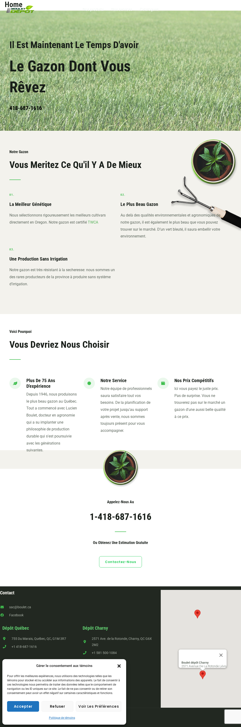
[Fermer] (221, 655)
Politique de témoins (62, 717)
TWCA (93, 222)
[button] (119, 666)
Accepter (23, 706)
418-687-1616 (25, 108)
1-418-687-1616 (120, 516)
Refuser (57, 706)
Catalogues (149, 9)
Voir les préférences (98, 706)
